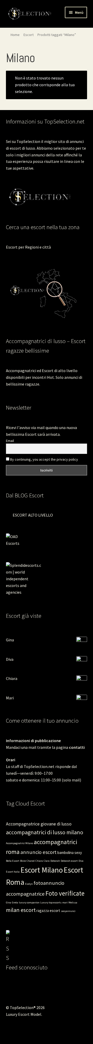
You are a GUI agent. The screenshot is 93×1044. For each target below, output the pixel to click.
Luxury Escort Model (23, 1014)
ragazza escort (48, 910)
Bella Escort (12, 860)
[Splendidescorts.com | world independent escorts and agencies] (46, 579)
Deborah (55, 860)
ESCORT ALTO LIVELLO (33, 515)
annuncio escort (38, 852)
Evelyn (29, 884)
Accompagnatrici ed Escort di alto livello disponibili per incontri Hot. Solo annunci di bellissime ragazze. (44, 377)
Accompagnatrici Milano (19, 843)
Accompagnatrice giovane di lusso (39, 824)
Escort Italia (13, 871)
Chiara (11, 678)
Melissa (72, 902)
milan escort (21, 910)
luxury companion (29, 902)
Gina (10, 639)
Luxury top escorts (50, 902)
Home (15, 34)
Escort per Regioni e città (28, 247)
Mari (10, 697)
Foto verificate (64, 893)
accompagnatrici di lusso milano (44, 832)
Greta (15, 902)
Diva (9, 659)
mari (65, 902)
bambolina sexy (69, 852)
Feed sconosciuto (27, 967)
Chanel (31, 860)
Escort (29, 34)
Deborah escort (69, 860)
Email (10, 440)
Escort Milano (41, 870)
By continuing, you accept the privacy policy (43, 459)
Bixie (23, 860)
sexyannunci (68, 911)
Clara (47, 860)
